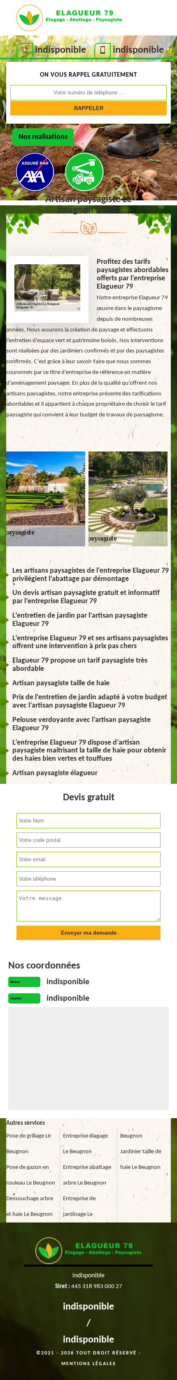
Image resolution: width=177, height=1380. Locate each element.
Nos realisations (43, 137)
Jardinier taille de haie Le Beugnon (140, 1160)
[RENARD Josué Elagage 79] (69, 17)
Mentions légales (88, 1363)
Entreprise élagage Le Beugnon (85, 1144)
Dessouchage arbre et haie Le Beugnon (29, 1207)
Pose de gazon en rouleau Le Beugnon (30, 1175)
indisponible (88, 1307)
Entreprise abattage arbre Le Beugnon (87, 1175)
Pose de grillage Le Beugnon (28, 1144)
